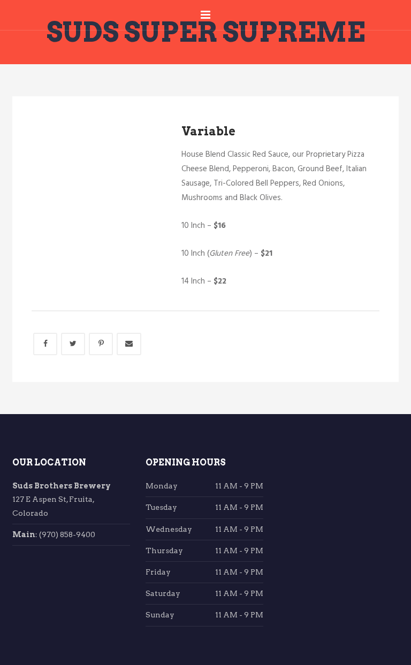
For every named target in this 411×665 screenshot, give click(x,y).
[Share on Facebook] (45, 344)
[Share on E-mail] (129, 344)
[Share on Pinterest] (101, 344)
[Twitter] (73, 344)
